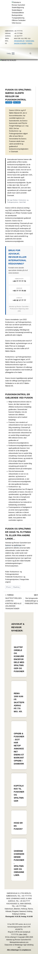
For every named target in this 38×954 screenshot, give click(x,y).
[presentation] (19, 639)
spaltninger (18, 545)
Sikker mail (30, 41)
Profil (30, 43)
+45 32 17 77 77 (19, 300)
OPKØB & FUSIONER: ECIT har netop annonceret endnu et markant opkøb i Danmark (19, 748)
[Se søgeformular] (31, 53)
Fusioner (9, 102)
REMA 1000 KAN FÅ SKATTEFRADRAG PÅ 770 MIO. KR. (19, 702)
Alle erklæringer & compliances (19, 950)
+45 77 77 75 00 (19, 291)
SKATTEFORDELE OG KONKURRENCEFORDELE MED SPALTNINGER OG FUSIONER (19, 659)
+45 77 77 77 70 (19, 281)
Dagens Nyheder (20, 43)
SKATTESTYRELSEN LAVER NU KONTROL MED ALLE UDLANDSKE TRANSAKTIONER (13, 601)
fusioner (8, 545)
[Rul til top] (33, 951)
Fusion (8, 587)
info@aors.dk (19, 41)
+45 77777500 (21, 906)
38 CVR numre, (17, 924)
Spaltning (16, 102)
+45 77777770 (26, 896)
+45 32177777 (25, 901)
